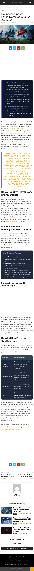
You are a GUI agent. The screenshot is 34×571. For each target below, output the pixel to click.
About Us (18, 557)
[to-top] (32, 568)
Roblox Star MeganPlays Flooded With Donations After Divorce (22, 519)
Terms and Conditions (21, 560)
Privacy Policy (10, 557)
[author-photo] (17, 492)
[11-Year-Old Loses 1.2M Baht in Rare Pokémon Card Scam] (6, 511)
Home (2, 7)
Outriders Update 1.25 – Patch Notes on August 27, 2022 (8, 476)
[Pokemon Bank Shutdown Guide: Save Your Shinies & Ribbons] (6, 530)
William (5, 22)
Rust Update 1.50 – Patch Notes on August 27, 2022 (25, 476)
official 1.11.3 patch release (19, 407)
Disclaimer (25, 557)
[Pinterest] (18, 48)
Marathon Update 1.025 (16, 128)
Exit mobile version (17, 569)
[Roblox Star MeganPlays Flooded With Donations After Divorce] (6, 521)
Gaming (8, 7)
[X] (14, 48)
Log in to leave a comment (17, 548)
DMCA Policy (10, 560)
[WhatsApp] (23, 48)
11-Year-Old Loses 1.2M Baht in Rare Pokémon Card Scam (21, 509)
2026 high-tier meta (12, 221)
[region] (17, 66)
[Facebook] (10, 48)
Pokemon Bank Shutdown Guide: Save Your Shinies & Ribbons (23, 529)
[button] (4, 2)
